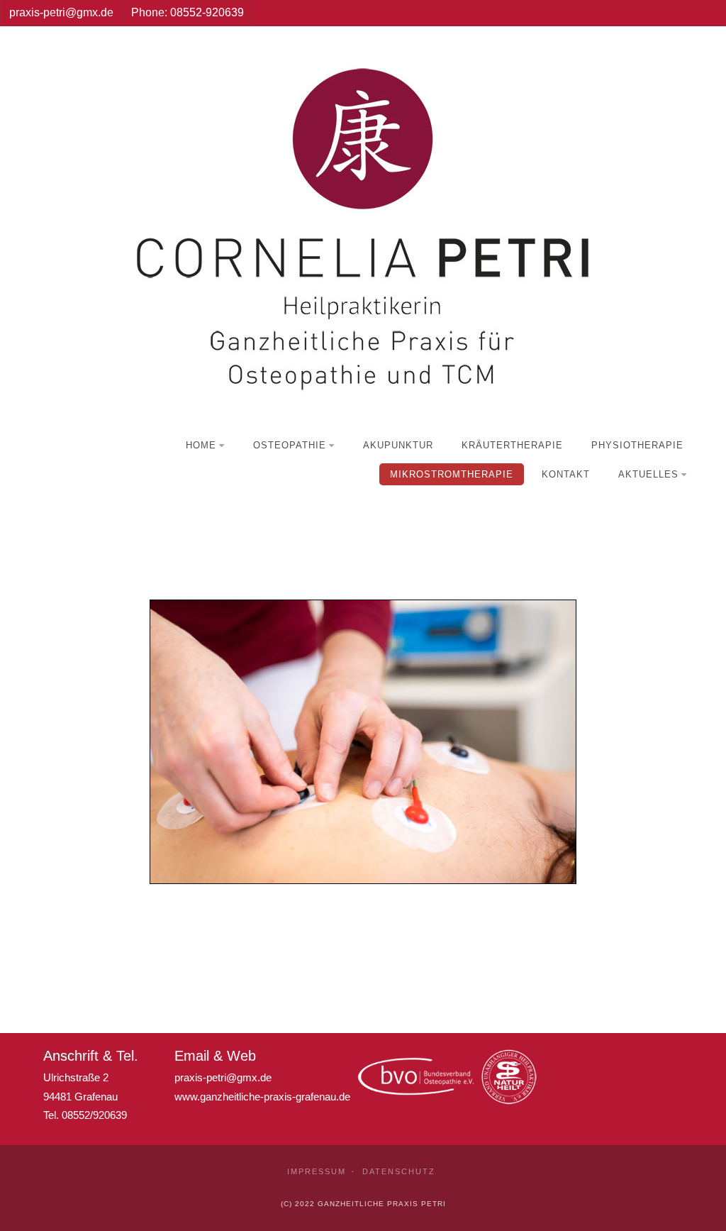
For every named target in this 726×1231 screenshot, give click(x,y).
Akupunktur (398, 445)
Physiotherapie (637, 445)
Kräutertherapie (512, 445)
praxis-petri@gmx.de (223, 1077)
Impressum (316, 1171)
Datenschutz (398, 1171)
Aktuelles (648, 474)
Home (201, 445)
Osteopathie (289, 445)
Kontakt (566, 474)
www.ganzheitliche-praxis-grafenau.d (259, 1097)
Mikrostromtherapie (451, 474)
